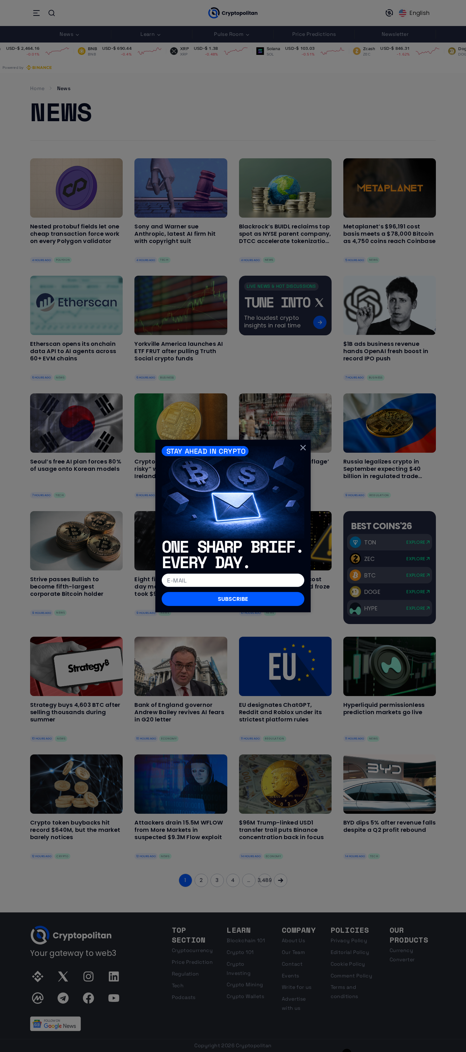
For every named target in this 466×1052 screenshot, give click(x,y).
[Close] (303, 447)
